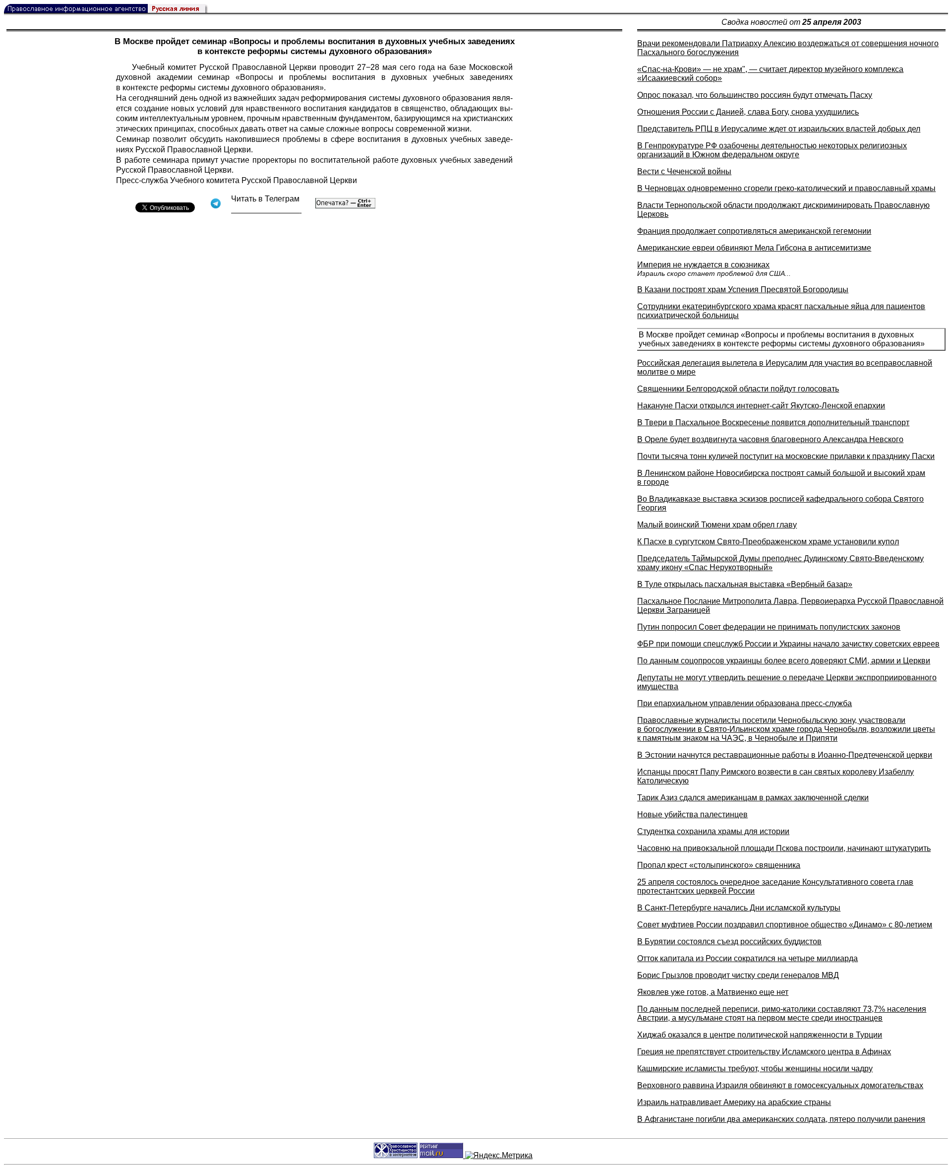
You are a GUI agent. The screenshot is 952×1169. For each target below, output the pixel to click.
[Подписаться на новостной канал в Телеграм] (266, 209)
